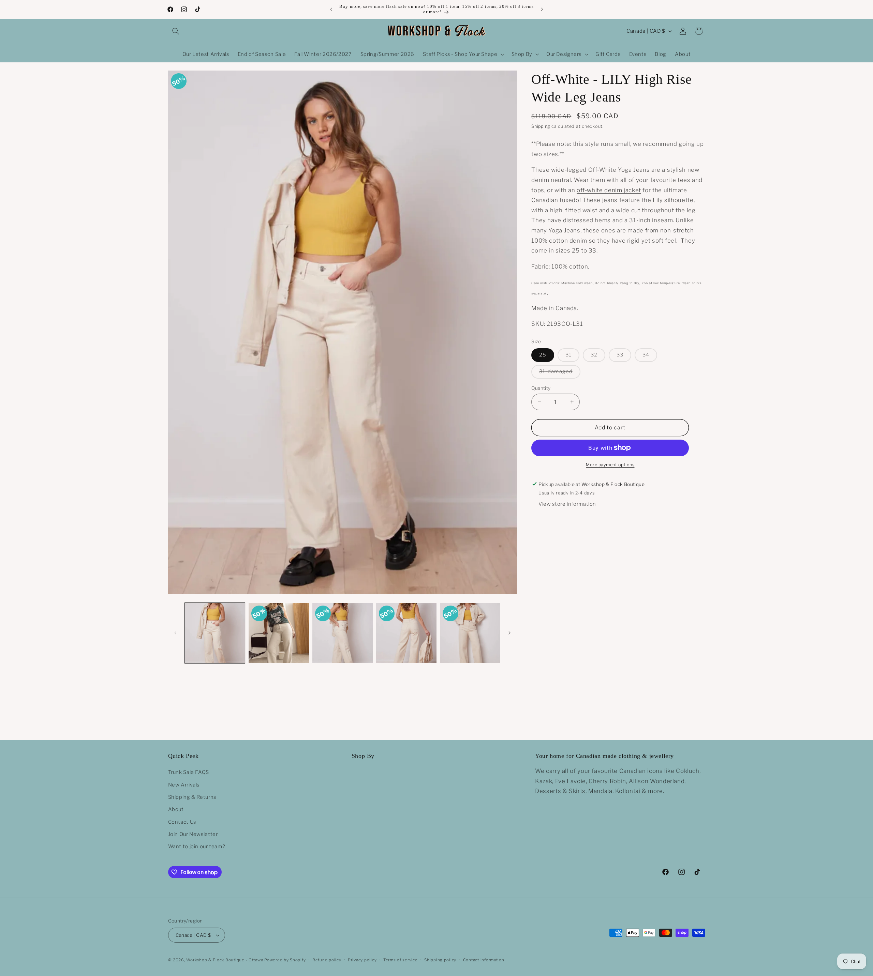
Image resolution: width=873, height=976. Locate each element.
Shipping (540, 126)
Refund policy (326, 960)
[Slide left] (175, 632)
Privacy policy (362, 960)
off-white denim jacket (609, 189)
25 (542, 355)
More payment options (610, 464)
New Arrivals (184, 785)
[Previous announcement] (331, 9)
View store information (567, 504)
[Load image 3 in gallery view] (342, 633)
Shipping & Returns (192, 797)
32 (598, 356)
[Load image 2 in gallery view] (279, 633)
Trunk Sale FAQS (188, 772)
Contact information (483, 960)
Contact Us (182, 822)
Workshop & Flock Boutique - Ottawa (224, 960)
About (176, 810)
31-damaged (559, 373)
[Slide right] (509, 632)
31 (572, 356)
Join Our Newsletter (193, 834)
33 (624, 356)
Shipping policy (440, 960)
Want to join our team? (196, 847)
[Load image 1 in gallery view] (215, 633)
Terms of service (400, 960)
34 (649, 356)
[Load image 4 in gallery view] (406, 633)
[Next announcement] (541, 9)
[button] (176, 31)
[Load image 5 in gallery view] (470, 633)
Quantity (540, 388)
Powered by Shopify (285, 960)
